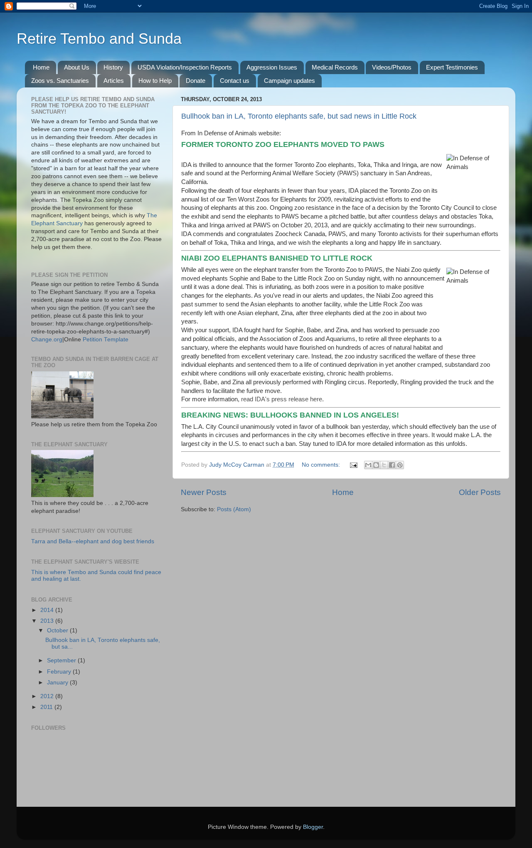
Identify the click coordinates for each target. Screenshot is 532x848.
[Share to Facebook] (392, 465)
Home (41, 67)
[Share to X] (384, 465)
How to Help (155, 80)
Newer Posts (204, 492)
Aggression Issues (271, 67)
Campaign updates (289, 80)
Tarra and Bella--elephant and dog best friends (92, 541)
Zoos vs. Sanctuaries (60, 80)
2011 (47, 707)
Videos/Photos (391, 67)
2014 (47, 610)
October (58, 630)
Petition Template (105, 339)
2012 (47, 696)
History (113, 67)
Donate (195, 80)
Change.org (46, 339)
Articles (113, 80)
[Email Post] (353, 465)
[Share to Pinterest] (400, 465)
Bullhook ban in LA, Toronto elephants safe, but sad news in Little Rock (298, 116)
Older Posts (480, 492)
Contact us (234, 80)
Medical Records (335, 67)
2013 (47, 621)
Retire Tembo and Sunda (99, 38)
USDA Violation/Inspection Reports (185, 67)
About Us (76, 67)
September (62, 660)
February (60, 672)
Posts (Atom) (234, 509)
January (58, 682)
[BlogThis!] (376, 465)
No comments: (322, 465)
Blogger (313, 827)
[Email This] (368, 465)
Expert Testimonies (452, 67)
